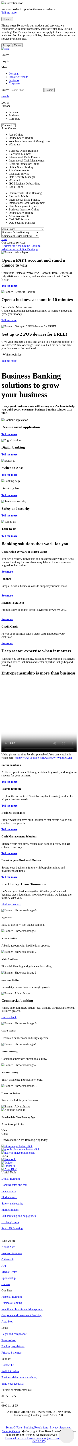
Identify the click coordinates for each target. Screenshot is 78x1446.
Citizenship (7, 1259)
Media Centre (9, 1271)
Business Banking (11, 1302)
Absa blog (7, 1321)
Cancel (17, 45)
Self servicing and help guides (18, 1215)
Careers (5, 1284)
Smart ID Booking (12, 1228)
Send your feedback (12, 1383)
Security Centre (11, 1431)
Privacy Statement (11, 1352)
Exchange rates (10, 1222)
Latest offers (8, 1191)
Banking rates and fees (14, 1184)
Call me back (9, 1017)
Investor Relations (11, 1253)
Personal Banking (11, 1296)
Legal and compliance (14, 1333)
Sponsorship (8, 1278)
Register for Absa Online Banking (20, 245)
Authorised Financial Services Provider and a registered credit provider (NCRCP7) (39, 1438)
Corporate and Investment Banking (21, 1315)
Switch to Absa (10, 1371)
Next (4, 239)
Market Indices (10, 1209)
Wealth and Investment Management (22, 1309)
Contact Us (7, 1365)
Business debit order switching (18, 1377)
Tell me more (9, 12)
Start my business (11, 904)
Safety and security (12, 1203)
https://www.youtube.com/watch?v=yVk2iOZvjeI (43, 757)
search (5, 96)
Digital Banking (10, 1178)
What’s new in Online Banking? (19, 249)
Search (49, 90)
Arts (3, 1265)
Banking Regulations (36, 1427)
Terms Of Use (14, 1427)
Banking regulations (12, 1346)
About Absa (8, 1247)
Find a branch (9, 1197)
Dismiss (7, 19)
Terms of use (8, 1340)
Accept (6, 45)
